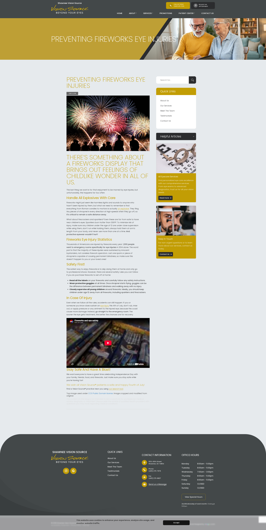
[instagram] (66, 471)
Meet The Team (167, 110)
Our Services (166, 105)
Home (119, 13)
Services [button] (147, 13)
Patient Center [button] (186, 13)
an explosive (123, 208)
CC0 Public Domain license (100, 393)
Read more (164, 198)
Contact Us (207, 13)
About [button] (132, 13)
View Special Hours (193, 497)
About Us (164, 100)
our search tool (116, 389)
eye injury (104, 305)
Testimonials (166, 115)
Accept (176, 522)
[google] (73, 471)
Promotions (166, 13)
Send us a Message (158, 484)
